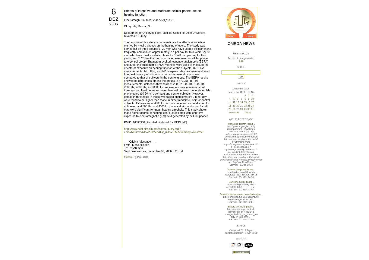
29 (245, 109)
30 (248, 109)
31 (252, 109)
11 (229, 102)
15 (245, 102)
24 (252, 105)
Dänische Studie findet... (241, 182)
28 (241, 109)
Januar (247, 112)
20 (237, 105)
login (241, 61)
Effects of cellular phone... (241, 206)
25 (229, 109)
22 (245, 105)
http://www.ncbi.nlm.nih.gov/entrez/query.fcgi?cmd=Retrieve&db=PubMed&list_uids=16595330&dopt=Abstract (164, 130)
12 (234, 102)
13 (237, 102)
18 (229, 105)
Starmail (128, 156)
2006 (113, 24)
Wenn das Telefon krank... (241, 124)
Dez (113, 19)
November (233, 112)
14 (241, 102)
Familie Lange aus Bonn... (241, 169)
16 (248, 102)
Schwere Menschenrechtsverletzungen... (241, 194)
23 (248, 105)
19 (234, 105)
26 (234, 109)
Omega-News (241, 43)
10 (252, 99)
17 (252, 102)
